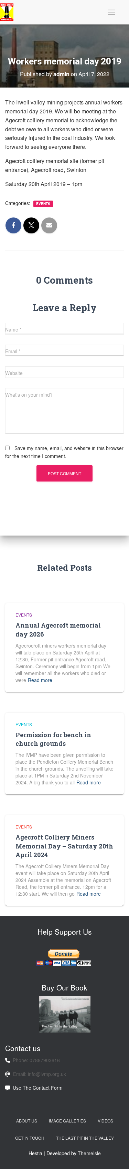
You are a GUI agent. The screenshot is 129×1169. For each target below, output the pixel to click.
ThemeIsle (89, 1153)
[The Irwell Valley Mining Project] (9, 12)
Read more (40, 680)
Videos (105, 1121)
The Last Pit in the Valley (85, 1138)
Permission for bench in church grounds (53, 739)
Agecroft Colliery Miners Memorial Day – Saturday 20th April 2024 (64, 845)
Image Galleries (67, 1121)
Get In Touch (29, 1138)
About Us (26, 1121)
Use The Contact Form (38, 1087)
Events (43, 203)
